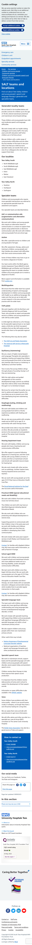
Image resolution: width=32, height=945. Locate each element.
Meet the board (8, 831)
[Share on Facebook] (17, 785)
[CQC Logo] (9, 841)
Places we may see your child (11, 804)
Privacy (4, 930)
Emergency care (7, 52)
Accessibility (19, 930)
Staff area (14, 919)
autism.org (8, 281)
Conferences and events (9, 922)
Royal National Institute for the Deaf (16, 486)
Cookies (10, 930)
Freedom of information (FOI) (11, 925)
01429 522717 (11, 757)
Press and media (7, 927)
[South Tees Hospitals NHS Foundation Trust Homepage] (9, 44)
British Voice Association (12, 728)
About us (6, 822)
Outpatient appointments (11, 59)
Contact (4, 545)
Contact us (5, 919)
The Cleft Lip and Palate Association (15, 341)
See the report (9, 857)
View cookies (6, 34)
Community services (9, 65)
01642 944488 (11, 744)
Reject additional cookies (11, 30)
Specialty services (8, 62)
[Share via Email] (24, 785)
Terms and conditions (21, 927)
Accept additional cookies (11, 25)
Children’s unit (7, 55)
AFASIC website (17, 692)
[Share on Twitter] (21, 785)
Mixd (16, 942)
